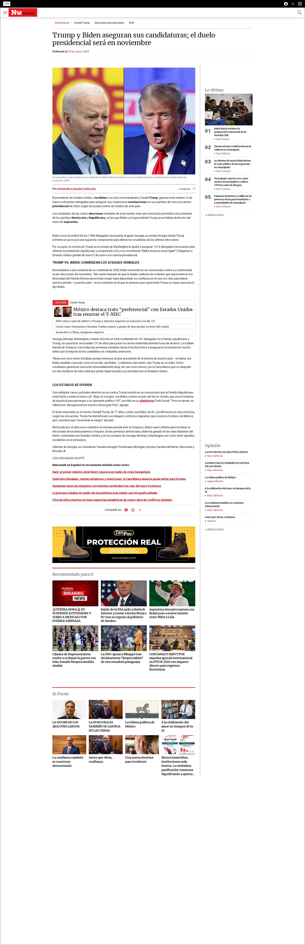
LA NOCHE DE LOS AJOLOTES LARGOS (66, 724)
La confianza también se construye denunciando (67, 762)
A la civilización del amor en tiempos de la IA (177, 726)
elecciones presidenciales (109, 22)
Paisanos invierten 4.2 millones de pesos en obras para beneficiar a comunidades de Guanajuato (233, 199)
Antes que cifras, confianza (100, 759)
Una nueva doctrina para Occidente (139, 759)
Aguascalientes (215, 481)
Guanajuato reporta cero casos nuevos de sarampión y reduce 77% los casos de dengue (231, 181)
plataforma (147, 400)
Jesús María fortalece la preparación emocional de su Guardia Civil (230, 132)
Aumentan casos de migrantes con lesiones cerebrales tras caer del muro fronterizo (106, 486)
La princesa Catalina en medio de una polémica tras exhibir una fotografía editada (104, 493)
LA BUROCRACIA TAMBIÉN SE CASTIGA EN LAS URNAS (104, 726)
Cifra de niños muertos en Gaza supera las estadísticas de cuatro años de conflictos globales (112, 500)
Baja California (215, 456)
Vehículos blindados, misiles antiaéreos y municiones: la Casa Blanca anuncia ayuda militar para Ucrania (119, 479)
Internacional (62, 22)
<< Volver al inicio (214, 214)
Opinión (211, 521)
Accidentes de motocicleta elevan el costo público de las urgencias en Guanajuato (232, 164)
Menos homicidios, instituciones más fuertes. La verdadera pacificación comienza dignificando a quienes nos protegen (177, 766)
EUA (131, 22)
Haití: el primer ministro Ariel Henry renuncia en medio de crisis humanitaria (101, 472)
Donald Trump (82, 22)
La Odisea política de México (140, 724)
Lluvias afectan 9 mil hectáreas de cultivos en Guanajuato (232, 148)
